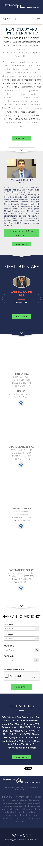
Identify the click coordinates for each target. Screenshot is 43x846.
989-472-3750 (24, 517)
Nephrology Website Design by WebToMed (21, 839)
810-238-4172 (9, 19)
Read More (21, 138)
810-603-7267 (24, 455)
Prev (3, 298)
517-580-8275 (24, 579)
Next (39, 298)
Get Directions (21, 403)
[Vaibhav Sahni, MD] (21, 281)
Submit (21, 687)
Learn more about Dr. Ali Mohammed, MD (21, 233)
